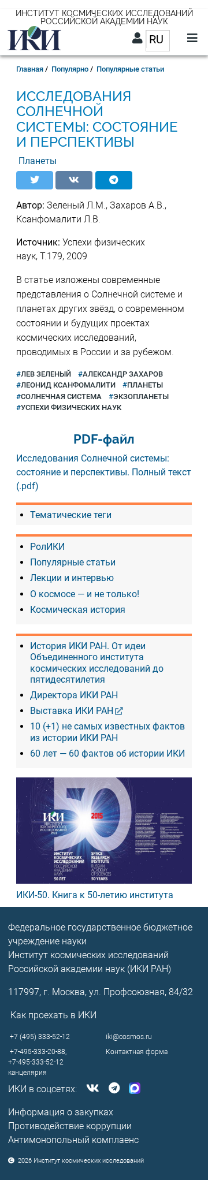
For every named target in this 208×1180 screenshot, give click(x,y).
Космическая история (77, 609)
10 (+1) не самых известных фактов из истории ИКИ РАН (107, 732)
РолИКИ (47, 546)
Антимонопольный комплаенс (73, 1139)
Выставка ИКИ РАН (71, 710)
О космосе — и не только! (84, 594)
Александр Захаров (123, 374)
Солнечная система (61, 396)
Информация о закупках (60, 1112)
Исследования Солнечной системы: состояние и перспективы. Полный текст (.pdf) (103, 472)
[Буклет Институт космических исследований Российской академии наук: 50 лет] (104, 830)
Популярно (69, 69)
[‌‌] (90, 1089)
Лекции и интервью (72, 577)
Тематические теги (71, 514)
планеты (145, 385)
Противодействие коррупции (70, 1126)
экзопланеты (141, 396)
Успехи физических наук (71, 407)
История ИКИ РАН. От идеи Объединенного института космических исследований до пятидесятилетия (97, 663)
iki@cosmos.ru (129, 1037)
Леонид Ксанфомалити (68, 385)
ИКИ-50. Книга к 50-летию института (94, 894)
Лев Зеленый (46, 374)
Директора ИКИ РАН (74, 695)
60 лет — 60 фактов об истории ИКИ (107, 753)
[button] (34, 180)
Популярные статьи (130, 69)
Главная (29, 69)
